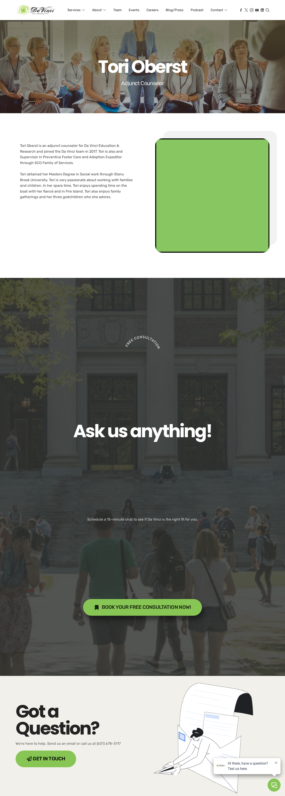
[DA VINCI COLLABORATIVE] (36, 10)
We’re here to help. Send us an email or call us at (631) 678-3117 (68, 743)
